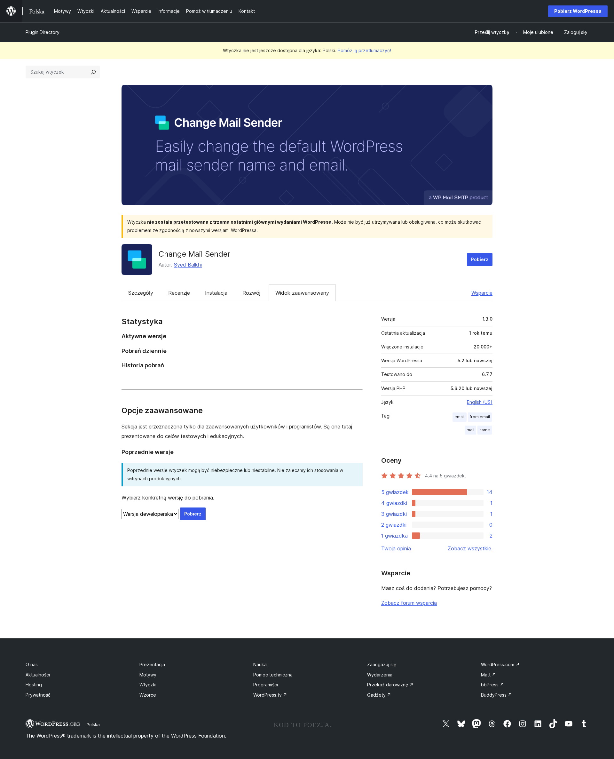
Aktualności (38, 674)
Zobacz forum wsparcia (409, 603)
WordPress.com (500, 664)
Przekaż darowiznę (390, 684)
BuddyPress (496, 695)
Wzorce (147, 695)
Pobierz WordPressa (578, 11)
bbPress (492, 684)
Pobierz (479, 259)
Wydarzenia (379, 674)
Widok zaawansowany (302, 293)
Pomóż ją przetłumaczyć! (364, 50)
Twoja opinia (396, 548)
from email (480, 416)
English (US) (479, 402)
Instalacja (216, 293)
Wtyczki (147, 684)
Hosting (34, 684)
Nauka (260, 664)
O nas (32, 664)
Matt (488, 674)
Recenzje (179, 293)
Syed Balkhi (188, 264)
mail (470, 429)
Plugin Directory (42, 32)
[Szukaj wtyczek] (93, 72)
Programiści (265, 684)
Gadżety (379, 695)
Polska (93, 724)
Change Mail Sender (194, 254)
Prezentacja (152, 664)
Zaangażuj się (381, 664)
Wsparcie (481, 293)
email (459, 416)
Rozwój (251, 293)
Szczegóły (140, 293)
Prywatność (38, 695)
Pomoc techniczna (273, 674)
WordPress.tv (270, 695)
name (484, 429)
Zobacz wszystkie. (470, 548)
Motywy (147, 674)
